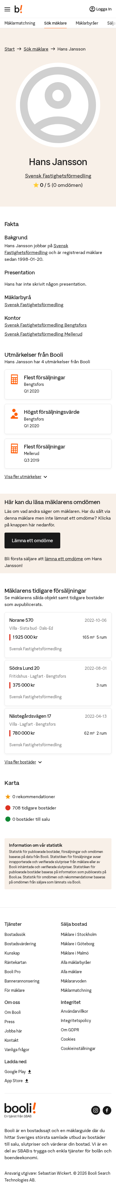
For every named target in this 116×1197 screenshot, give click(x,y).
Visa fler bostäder (20, 762)
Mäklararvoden (73, 981)
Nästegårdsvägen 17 (30, 716)
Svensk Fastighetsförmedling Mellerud (43, 334)
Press (10, 1021)
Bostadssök (15, 934)
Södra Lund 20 (24, 668)
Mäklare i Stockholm (79, 934)
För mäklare (15, 990)
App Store (14, 1080)
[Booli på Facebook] (106, 1110)
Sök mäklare (55, 23)
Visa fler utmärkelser (23, 476)
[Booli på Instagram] (95, 1110)
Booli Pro (13, 971)
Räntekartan (15, 962)
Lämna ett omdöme (32, 540)
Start (10, 49)
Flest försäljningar (44, 377)
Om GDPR (70, 1029)
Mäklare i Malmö (75, 953)
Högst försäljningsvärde (51, 412)
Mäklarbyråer (87, 23)
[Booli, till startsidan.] (19, 9)
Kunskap (12, 953)
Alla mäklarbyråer (76, 962)
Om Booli (13, 1012)
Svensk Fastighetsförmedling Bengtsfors (46, 325)
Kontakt (12, 1040)
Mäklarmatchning (20, 23)
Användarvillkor (74, 1011)
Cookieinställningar (78, 1048)
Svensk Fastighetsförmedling (58, 175)
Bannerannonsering (22, 981)
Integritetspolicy (76, 1020)
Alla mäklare (71, 971)
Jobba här (13, 1031)
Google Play (15, 1071)
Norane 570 (21, 620)
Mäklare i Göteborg (77, 943)
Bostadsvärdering (20, 943)
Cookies (68, 1039)
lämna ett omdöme (64, 558)
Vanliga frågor (17, 1049)
